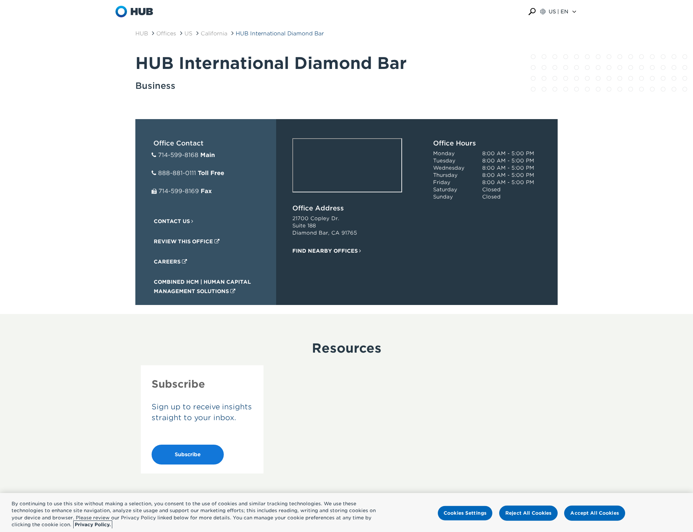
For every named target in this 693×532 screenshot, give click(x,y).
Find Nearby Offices (325, 251)
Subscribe (188, 454)
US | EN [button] (558, 11)
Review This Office (184, 241)
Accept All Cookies (594, 513)
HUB (141, 33)
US (188, 33)
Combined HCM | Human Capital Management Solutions (202, 286)
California (214, 33)
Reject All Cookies (528, 513)
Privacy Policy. (93, 524)
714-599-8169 (178, 191)
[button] (532, 12)
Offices (166, 33)
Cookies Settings (465, 513)
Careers (168, 262)
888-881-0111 (177, 173)
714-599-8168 (178, 155)
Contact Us (172, 221)
